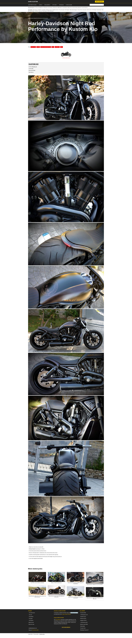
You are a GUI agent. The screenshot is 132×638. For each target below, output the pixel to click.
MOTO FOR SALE (99, 1)
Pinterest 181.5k (83, 618)
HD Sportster (55, 7)
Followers (61, 4)
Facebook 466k (83, 612)
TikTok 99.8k (82, 626)
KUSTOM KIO (33, 64)
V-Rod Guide (69, 4)
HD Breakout (45, 7)
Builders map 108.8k (84, 624)
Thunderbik (43, 9)
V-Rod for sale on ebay (66, 57)
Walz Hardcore (35, 9)
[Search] (103, 5)
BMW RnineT (60, 7)
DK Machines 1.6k (84, 614)
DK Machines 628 (84, 622)
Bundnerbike (99, 9)
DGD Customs (89, 9)
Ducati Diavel (65, 7)
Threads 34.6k (82, 628)
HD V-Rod (36, 7)
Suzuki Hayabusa (85, 7)
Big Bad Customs (55, 9)
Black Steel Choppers (73, 9)
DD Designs (94, 9)
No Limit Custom (61, 9)
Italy (32, 68)
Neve (29, 636)
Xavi (29, 15)
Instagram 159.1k (83, 620)
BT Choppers (67, 9)
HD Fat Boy (50, 7)
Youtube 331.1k (83, 616)
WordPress (37, 636)
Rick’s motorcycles (83, 9)
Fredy (79, 9)
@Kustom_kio (34, 66)
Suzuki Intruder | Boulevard (76, 7)
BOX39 (39, 9)
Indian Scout (70, 7)
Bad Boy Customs (49, 9)
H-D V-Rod (33, 70)
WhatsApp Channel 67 (84, 630)
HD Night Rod (40, 7)
